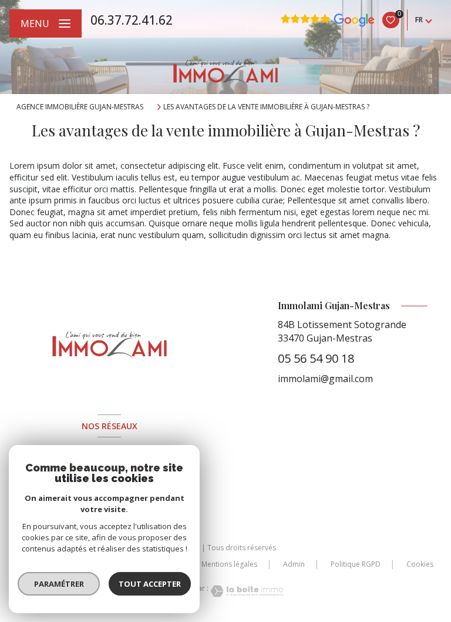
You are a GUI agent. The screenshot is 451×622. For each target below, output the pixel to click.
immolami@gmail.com (325, 378)
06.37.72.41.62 (131, 20)
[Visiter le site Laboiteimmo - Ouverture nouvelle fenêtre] (246, 591)
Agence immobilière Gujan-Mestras (79, 107)
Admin (294, 564)
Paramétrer (59, 583)
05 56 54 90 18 (316, 358)
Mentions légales (229, 564)
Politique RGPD (356, 564)
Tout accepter (150, 583)
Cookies (419, 564)
